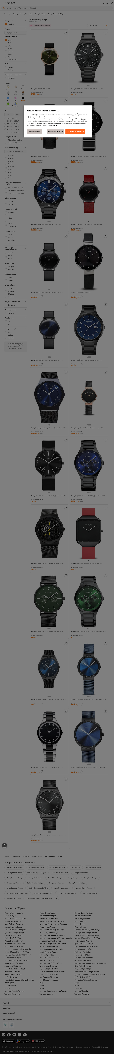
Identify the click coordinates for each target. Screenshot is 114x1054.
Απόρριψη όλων (34, 131)
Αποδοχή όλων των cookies (75, 131)
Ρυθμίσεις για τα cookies (55, 131)
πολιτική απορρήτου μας (50, 125)
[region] (58, 121)
